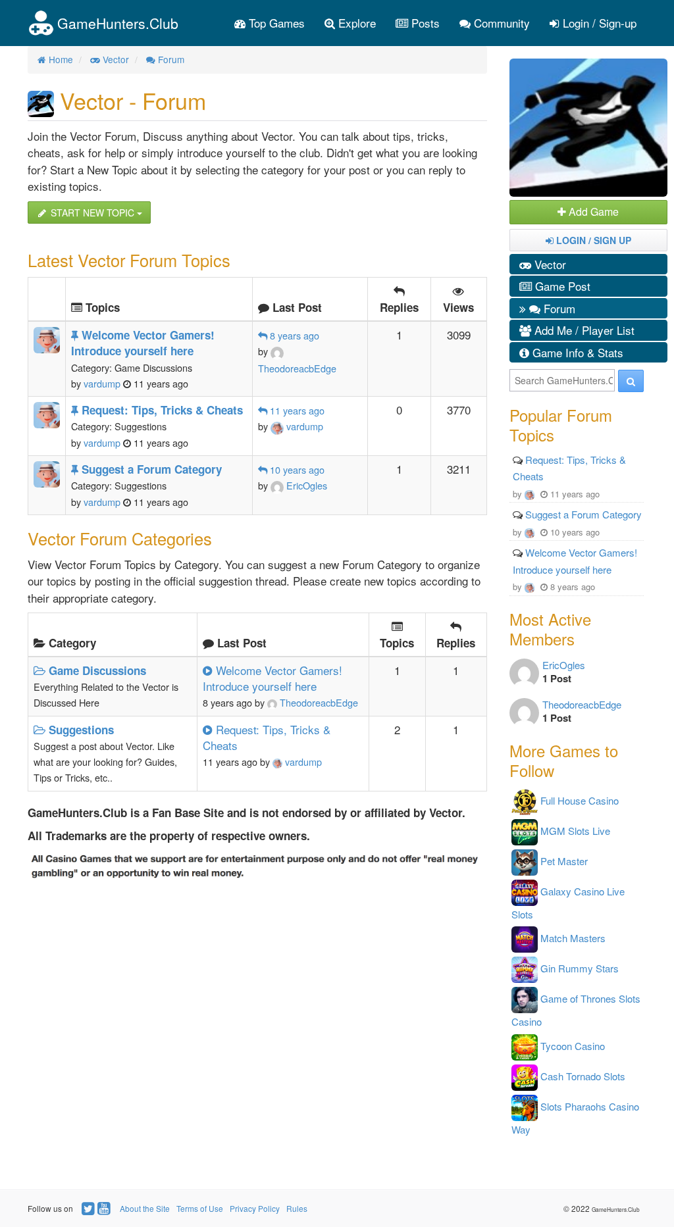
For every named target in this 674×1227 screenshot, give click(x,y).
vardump (303, 426)
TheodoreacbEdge (317, 702)
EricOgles (305, 485)
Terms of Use (199, 1208)
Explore (355, 22)
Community (500, 22)
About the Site (145, 1208)
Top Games (275, 22)
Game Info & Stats (576, 352)
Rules (296, 1208)
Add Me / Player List (583, 330)
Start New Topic (92, 212)
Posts (424, 22)
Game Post (561, 286)
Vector (548, 264)
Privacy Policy (255, 1208)
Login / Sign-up (597, 22)
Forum (557, 308)
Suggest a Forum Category (583, 514)
